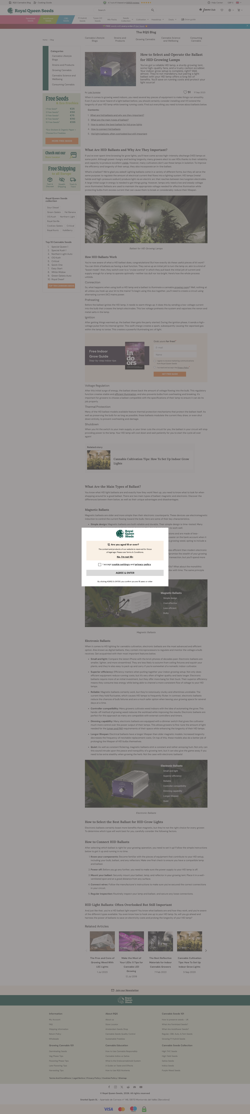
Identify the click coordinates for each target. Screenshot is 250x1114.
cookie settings (121, 564)
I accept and (127, 564)
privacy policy (143, 564)
